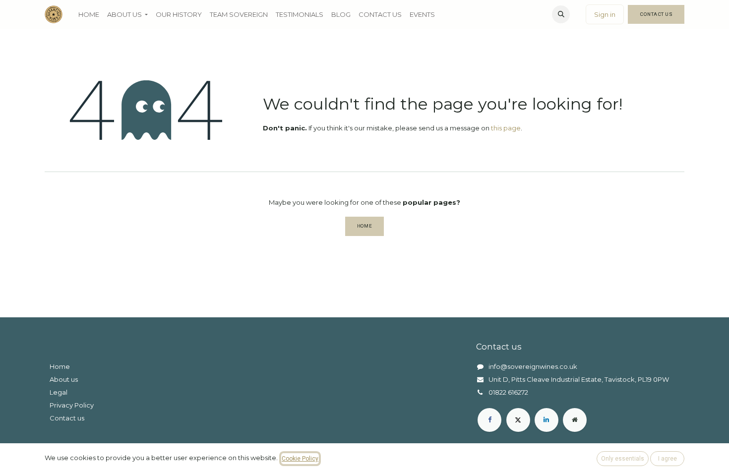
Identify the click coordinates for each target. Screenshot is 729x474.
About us (64, 379)
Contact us (67, 418)
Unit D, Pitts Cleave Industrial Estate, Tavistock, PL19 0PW (578, 379)
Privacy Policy (72, 405)
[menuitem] (88, 14)
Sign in (604, 14)
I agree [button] (667, 458)
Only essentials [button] (622, 458)
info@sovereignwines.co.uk (532, 366)
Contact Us (656, 14)
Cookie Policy (300, 458)
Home (364, 226)
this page (506, 128)
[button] (561, 14)
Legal (58, 392)
